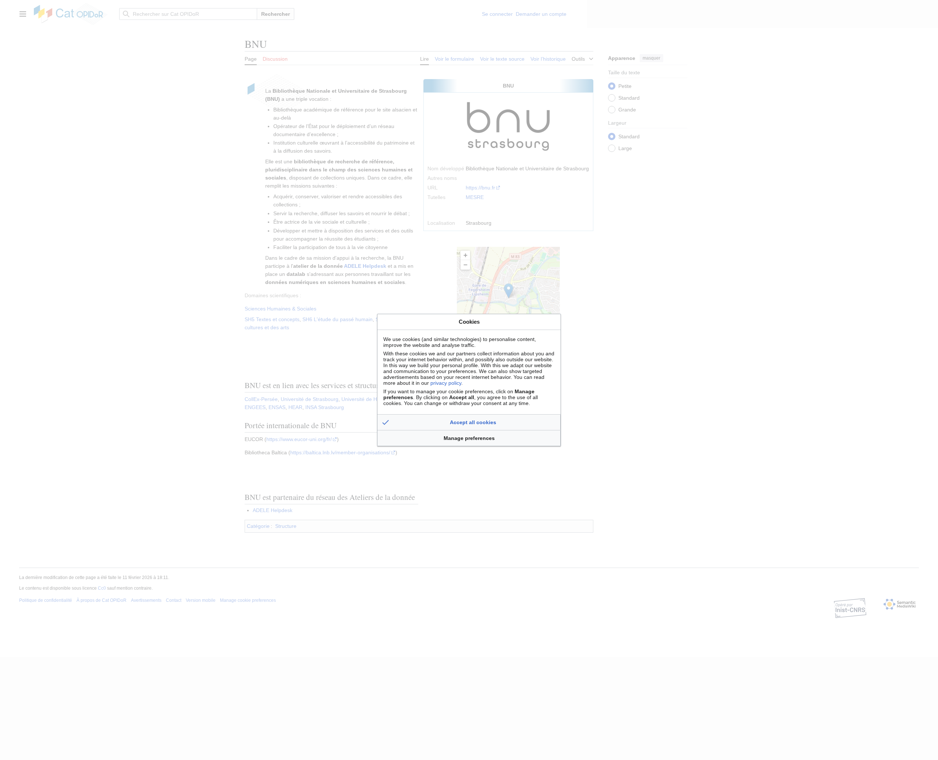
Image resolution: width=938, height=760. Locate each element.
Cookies (469, 322)
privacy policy (445, 383)
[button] (469, 422)
